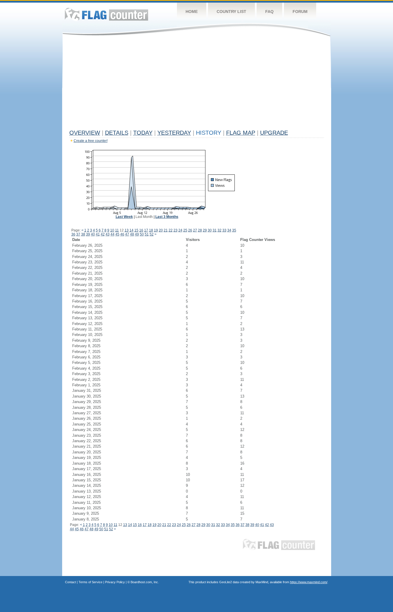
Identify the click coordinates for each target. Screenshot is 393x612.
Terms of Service (90, 582)
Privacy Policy (115, 582)
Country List (231, 11)
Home (192, 11)
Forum (300, 11)
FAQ (269, 11)
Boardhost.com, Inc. (145, 582)
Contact (70, 582)
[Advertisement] (196, 84)
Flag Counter (106, 14)
